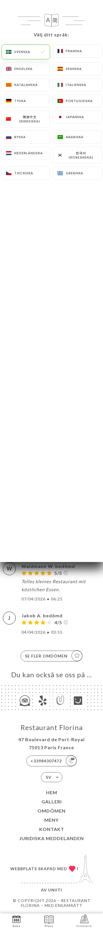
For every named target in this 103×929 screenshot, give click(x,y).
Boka (16, 926)
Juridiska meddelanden (51, 838)
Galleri (51, 801)
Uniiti (55, 889)
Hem (51, 792)
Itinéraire (84, 926)
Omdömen (51, 810)
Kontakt (51, 829)
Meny (51, 820)
